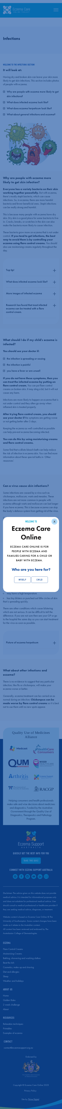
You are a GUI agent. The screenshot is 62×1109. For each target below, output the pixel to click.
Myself (22, 579)
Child (40, 579)
